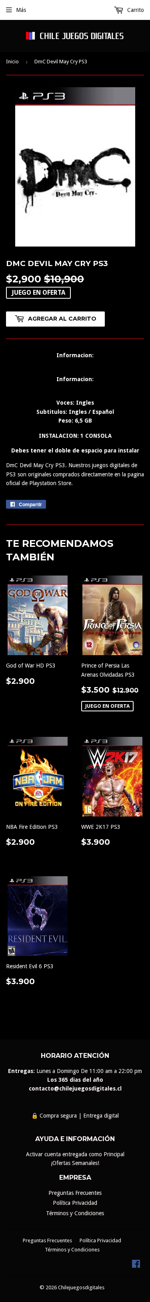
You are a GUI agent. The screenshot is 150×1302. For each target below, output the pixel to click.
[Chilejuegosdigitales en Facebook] (136, 1266)
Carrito (135, 10)
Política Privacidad (75, 1203)
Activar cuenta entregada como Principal (75, 1154)
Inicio (12, 62)
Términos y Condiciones (75, 1213)
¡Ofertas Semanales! (75, 1163)
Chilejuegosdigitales (81, 1287)
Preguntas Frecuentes (75, 1193)
